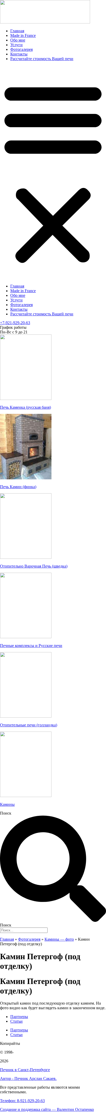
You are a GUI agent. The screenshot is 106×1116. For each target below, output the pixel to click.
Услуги (16, 45)
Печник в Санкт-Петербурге (25, 1070)
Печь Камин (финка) (18, 487)
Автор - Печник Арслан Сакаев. (28, 1078)
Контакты (19, 54)
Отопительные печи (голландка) (28, 725)
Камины (7, 804)
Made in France (23, 35)
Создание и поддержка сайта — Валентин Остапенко (47, 1109)
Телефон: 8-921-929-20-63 (22, 1100)
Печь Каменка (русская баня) (25, 407)
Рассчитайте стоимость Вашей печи (41, 58)
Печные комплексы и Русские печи (31, 645)
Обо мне (17, 40)
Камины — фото (59, 939)
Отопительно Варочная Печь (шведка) (33, 566)
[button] (53, 172)
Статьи (16, 1021)
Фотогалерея (21, 49)
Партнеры (19, 1016)
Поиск (5, 813)
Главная (17, 31)
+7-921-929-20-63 (15, 323)
